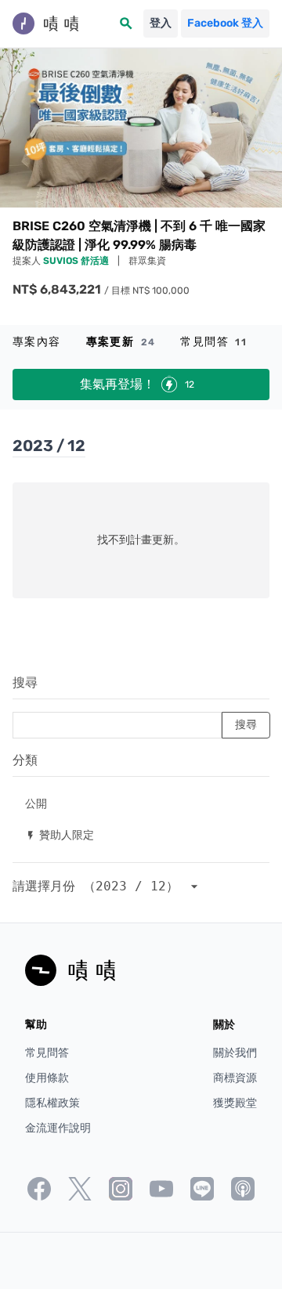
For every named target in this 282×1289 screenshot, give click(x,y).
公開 (36, 803)
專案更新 (121, 341)
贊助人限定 (59, 834)
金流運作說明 (58, 1128)
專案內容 (37, 341)
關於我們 (235, 1053)
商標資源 (235, 1078)
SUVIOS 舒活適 (77, 260)
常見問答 (213, 341)
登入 (161, 23)
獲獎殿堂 (235, 1103)
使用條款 (47, 1078)
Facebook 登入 (225, 23)
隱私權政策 (52, 1103)
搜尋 (25, 682)
